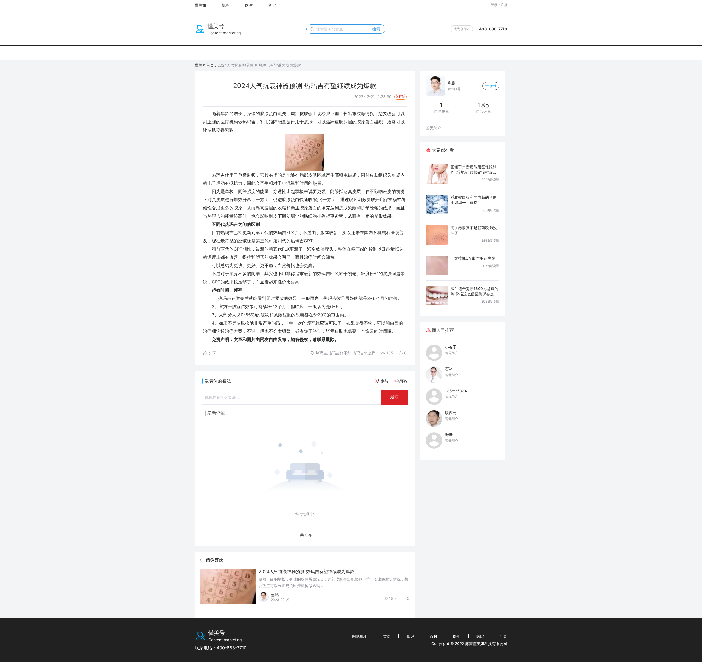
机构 (226, 5)
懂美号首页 (204, 65)
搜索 (376, 29)
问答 (503, 636)
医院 (480, 636)
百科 (433, 636)
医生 (249, 5)
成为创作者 (462, 29)
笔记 (272, 5)
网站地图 (359, 636)
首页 (387, 636)
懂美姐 (200, 5)
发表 (394, 397)
